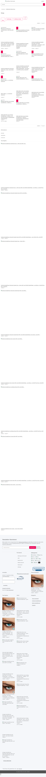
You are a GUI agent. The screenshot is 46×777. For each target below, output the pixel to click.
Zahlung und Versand (22, 555)
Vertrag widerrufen (7, 760)
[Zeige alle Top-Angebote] (6, 140)
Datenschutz (20, 560)
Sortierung (9, 19)
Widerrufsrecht (21, 562)
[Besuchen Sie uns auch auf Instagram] (3, 765)
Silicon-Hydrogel (35, 598)
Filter (3, 20)
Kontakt (2, 133)
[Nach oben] (0, 774)
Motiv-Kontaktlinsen (36, 603)
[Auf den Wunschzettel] (17, 28)
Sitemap (19, 567)
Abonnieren (32, 547)
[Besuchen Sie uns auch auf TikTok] (3, 766)
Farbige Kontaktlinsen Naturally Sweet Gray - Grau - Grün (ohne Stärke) (7, 70)
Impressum (20, 564)
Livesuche (3, 137)
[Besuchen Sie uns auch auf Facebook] (3, 763)
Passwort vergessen (6, 588)
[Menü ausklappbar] (2, 1)
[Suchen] (44, 4)
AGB (18, 558)
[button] (37, 1)
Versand (20, 768)
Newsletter (3, 135)
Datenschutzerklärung (23, 542)
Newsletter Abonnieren (38, 547)
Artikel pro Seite (17, 19)
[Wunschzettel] (39, 1)
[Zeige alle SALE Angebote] (19, 595)
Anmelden (5, 585)
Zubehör (33, 605)
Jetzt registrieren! (10, 590)
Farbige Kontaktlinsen (36, 600)
